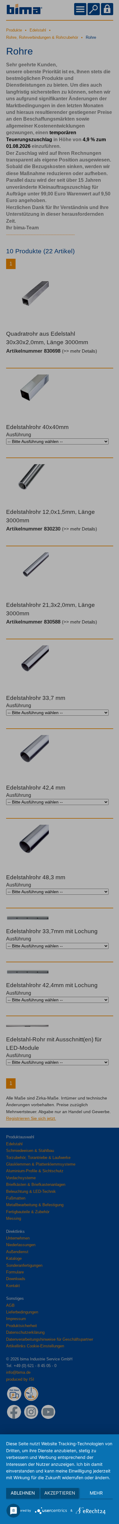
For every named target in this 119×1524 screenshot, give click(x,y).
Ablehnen (23, 1493)
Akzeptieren (59, 1493)
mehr (96, 1493)
